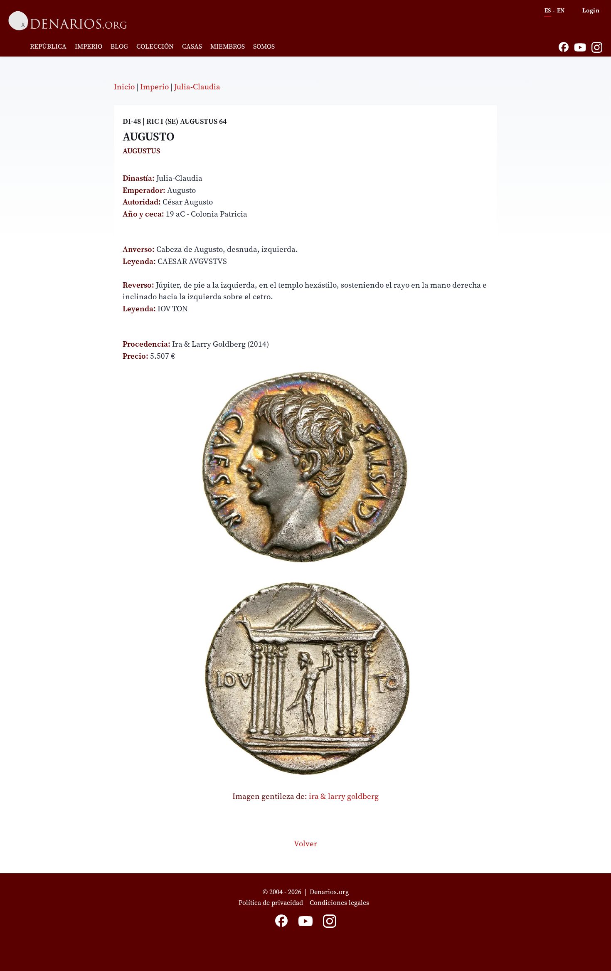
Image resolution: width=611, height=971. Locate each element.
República (48, 46)
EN (560, 10)
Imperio (88, 46)
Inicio (124, 86)
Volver (305, 843)
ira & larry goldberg (344, 796)
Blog (119, 46)
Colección (155, 46)
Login (591, 10)
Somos (264, 46)
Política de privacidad (271, 902)
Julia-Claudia (197, 86)
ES (547, 10)
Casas (192, 46)
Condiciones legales (341, 902)
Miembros (227, 46)
